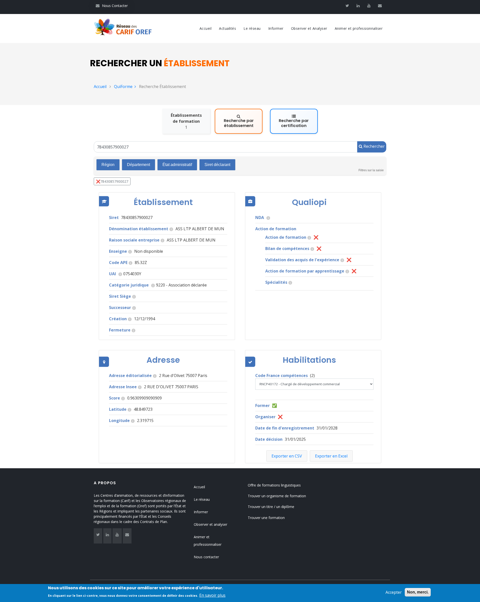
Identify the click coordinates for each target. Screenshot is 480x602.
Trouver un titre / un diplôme (271, 506)
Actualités (227, 28)
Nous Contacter (112, 5)
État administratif (177, 164)
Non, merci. (417, 592)
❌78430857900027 (112, 181)
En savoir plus (212, 595)
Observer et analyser (210, 524)
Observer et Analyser (309, 28)
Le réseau (252, 28)
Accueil (206, 28)
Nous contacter (206, 556)
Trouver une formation (266, 517)
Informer (276, 28)
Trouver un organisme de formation (277, 496)
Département (138, 164)
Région (108, 164)
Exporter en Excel (331, 456)
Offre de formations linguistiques (274, 485)
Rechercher (373, 146)
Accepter (394, 592)
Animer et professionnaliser (359, 28)
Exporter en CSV (287, 456)
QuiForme (123, 86)
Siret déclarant (217, 164)
